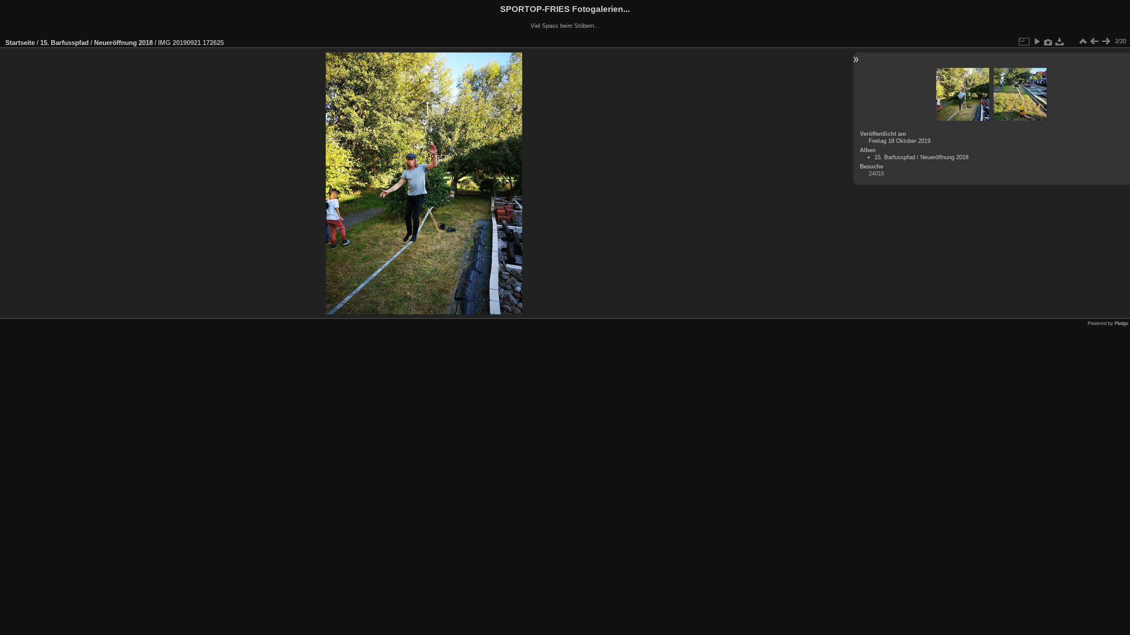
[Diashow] (1037, 41)
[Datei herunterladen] (1060, 41)
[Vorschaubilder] (1083, 41)
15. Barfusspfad (64, 42)
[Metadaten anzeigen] (1048, 41)
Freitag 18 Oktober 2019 (899, 141)
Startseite (20, 42)
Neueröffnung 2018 (123, 42)
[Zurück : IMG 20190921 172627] (1094, 41)
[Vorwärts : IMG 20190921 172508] (1105, 41)
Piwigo (1121, 323)
